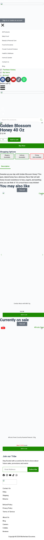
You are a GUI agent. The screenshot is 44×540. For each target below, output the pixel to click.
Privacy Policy (7, 508)
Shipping (6, 495)
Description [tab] (5, 166)
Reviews (5, 531)
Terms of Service (9, 512)
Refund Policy (7, 505)
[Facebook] (4, 475)
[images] (22, 123)
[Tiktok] (13, 475)
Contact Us (7, 488)
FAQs (4, 492)
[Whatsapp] (16, 475)
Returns (5, 499)
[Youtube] (10, 475)
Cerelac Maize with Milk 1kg (22, 303)
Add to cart (14, 140)
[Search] (41, 120)
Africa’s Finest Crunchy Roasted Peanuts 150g (22, 437)
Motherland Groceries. (28, 536)
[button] (1, 254)
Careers (5, 524)
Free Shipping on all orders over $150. (14, 1)
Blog (4, 521)
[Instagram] (7, 475)
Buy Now (22, 146)
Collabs (5, 528)
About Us (6, 517)
